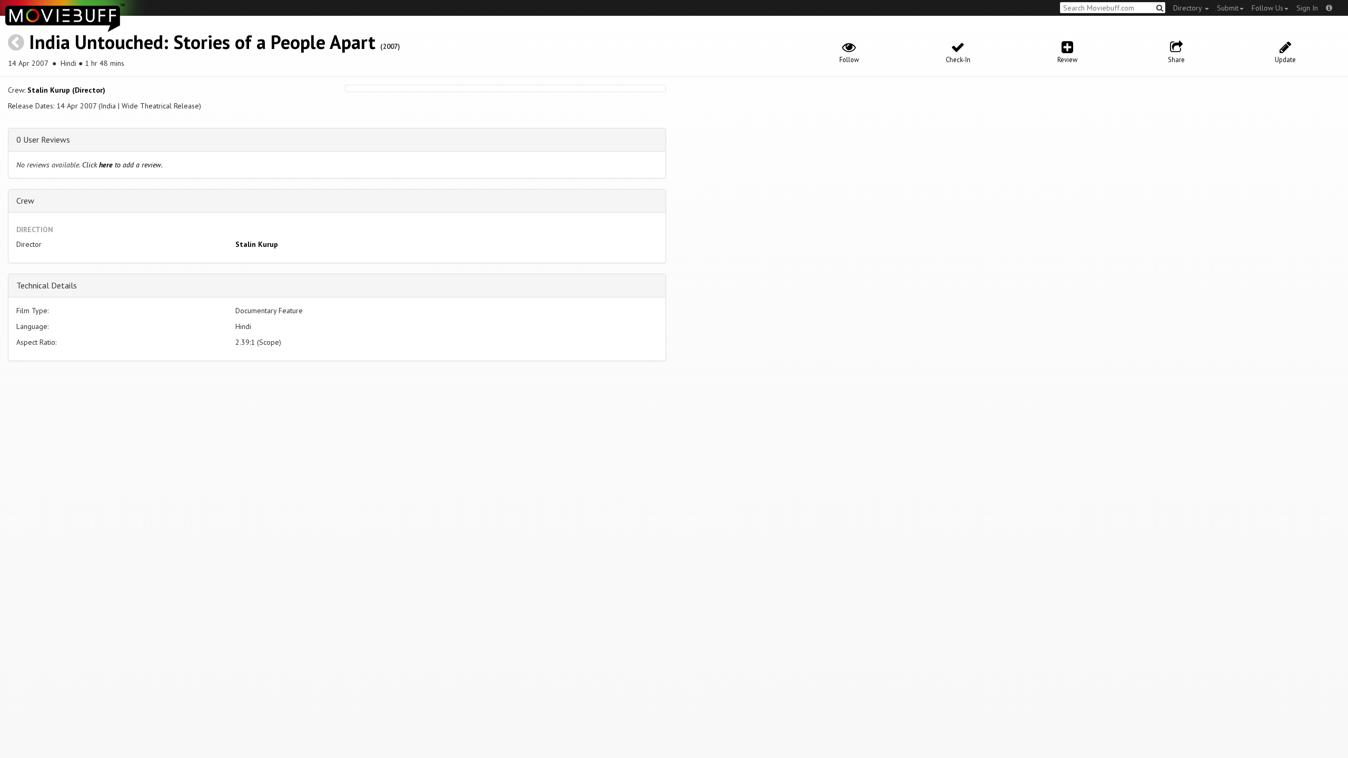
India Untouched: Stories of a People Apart (202, 41)
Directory (1188, 8)
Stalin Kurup (256, 244)
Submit (1227, 8)
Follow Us (1267, 8)
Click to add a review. (122, 164)
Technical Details (46, 285)
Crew (25, 200)
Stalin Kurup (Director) (66, 90)
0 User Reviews (43, 139)
